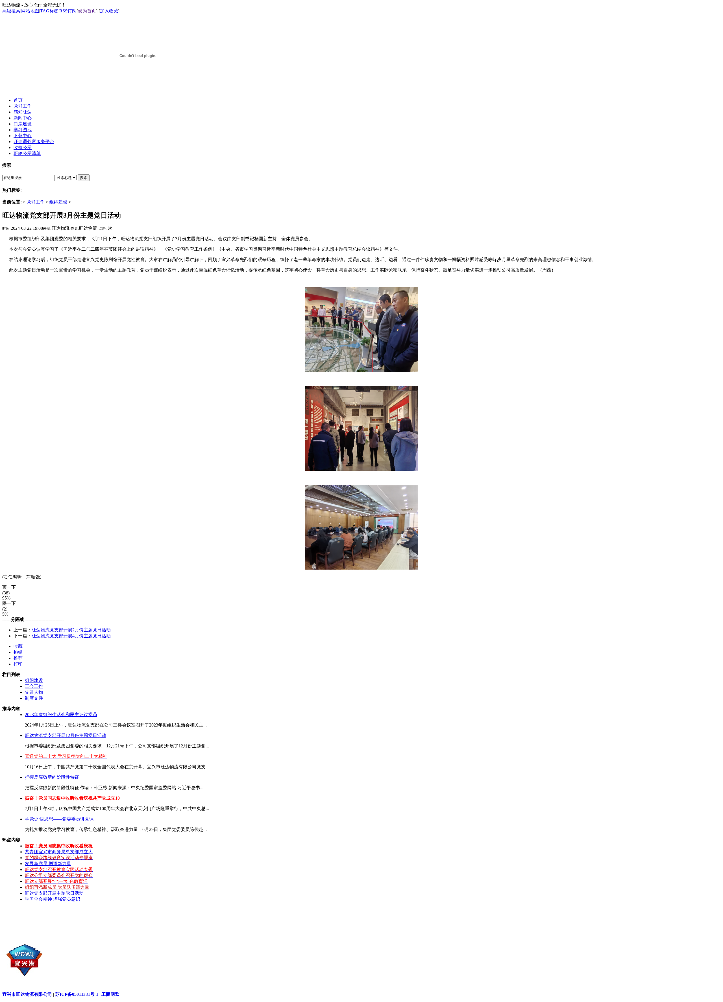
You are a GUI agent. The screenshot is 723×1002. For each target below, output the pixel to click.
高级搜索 (11, 10)
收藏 (18, 646)
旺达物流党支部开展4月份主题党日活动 (71, 635)
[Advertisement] (361, 919)
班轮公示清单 (27, 153)
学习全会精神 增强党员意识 (52, 899)
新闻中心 (23, 117)
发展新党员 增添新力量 (48, 863)
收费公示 (23, 147)
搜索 (83, 178)
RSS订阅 (68, 10)
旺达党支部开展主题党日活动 (54, 893)
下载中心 (23, 135)
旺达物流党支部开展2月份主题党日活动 (71, 629)
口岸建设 (23, 123)
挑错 (18, 652)
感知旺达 (23, 112)
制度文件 (34, 698)
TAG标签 (49, 10)
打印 (18, 664)
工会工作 (34, 686)
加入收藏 (109, 10)
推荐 (18, 658)
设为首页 (87, 10)
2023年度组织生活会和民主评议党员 (61, 714)
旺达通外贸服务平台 (34, 141)
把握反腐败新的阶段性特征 (52, 777)
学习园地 (23, 129)
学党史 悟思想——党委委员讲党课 (59, 819)
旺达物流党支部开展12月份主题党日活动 (65, 735)
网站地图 (30, 10)
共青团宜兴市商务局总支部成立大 (59, 851)
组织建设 (58, 202)
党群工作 (36, 202)
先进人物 (34, 692)
